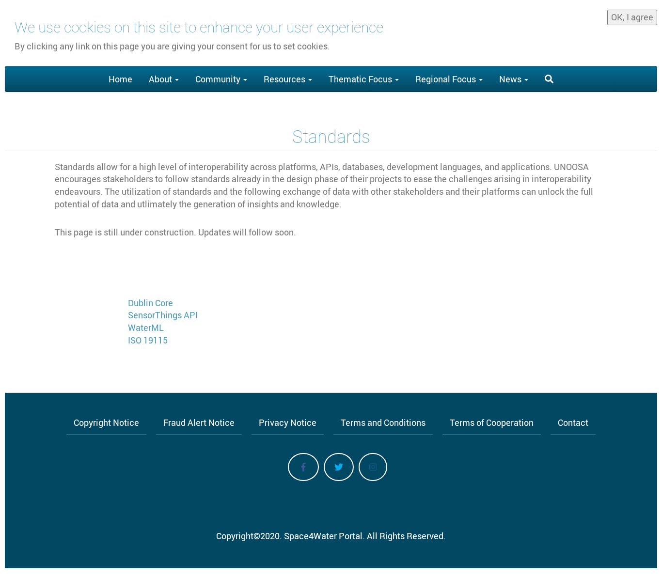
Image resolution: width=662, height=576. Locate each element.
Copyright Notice (106, 422)
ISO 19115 (148, 340)
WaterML (146, 327)
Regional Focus (446, 79)
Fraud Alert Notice (199, 422)
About (161, 79)
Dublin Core (150, 303)
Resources (285, 79)
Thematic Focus (361, 79)
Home (120, 79)
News (511, 79)
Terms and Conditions (383, 422)
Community (218, 79)
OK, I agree (632, 17)
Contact (573, 422)
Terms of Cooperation (492, 422)
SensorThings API (163, 315)
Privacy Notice (287, 422)
